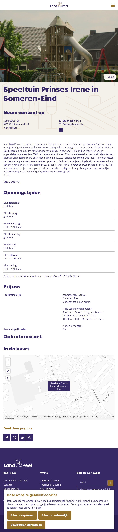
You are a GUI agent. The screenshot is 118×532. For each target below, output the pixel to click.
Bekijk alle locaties (13, 432)
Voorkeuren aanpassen (26, 525)
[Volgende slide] (115, 46)
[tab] (110, 77)
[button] (59, 481)
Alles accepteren (22, 515)
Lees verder (9, 181)
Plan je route (10, 127)
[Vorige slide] (3, 46)
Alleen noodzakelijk (55, 515)
